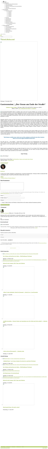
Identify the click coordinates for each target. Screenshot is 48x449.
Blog (5, 1)
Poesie (7, 162)
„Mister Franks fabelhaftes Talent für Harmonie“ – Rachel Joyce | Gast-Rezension (20, 292)
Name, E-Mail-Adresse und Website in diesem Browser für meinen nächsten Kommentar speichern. (21, 202)
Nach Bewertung (9, 10)
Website (2, 200)
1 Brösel (9, 16)
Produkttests (8, 29)
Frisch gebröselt (6, 25)
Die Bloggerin (6, 2)
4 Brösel (9, 13)
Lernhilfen (10, 24)
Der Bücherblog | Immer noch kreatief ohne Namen (22, 159)
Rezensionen (5, 9)
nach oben (45, 447)
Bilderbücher (8, 20)
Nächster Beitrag (11, 178)
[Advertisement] (24, 420)
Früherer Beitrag (4, 178)
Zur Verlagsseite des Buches (25, 108)
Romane (7, 17)
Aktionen (7, 7)
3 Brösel (9, 14)
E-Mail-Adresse (4, 197)
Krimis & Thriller (9, 22)
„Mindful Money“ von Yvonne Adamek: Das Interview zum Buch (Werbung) (19, 361)
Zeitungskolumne (9, 5)
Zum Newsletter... (4, 239)
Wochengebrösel (9, 31)
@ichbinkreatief (11, 160)
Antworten (2, 213)
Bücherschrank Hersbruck (11, 8)
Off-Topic (7, 32)
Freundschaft (3, 162)
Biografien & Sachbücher (11, 23)
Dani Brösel (2, 171)
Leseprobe (33, 108)
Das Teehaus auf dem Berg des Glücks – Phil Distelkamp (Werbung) (17, 256)
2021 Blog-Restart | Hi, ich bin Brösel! (11, 373)
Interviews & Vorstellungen (11, 28)
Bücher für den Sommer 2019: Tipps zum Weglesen (14, 263)
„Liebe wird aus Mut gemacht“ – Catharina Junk (13, 351)
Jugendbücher (8, 18)
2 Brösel (9, 15)
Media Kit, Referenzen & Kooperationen (14, 6)
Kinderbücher (8, 19)
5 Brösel (9, 11)
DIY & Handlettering (10, 26)
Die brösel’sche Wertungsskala (12, 4)
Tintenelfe (7, 213)
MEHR (36, 227)
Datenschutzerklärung (4, 193)
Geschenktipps (8, 27)
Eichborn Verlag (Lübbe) (11, 107)
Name (2, 195)
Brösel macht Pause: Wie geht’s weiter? (11, 407)
